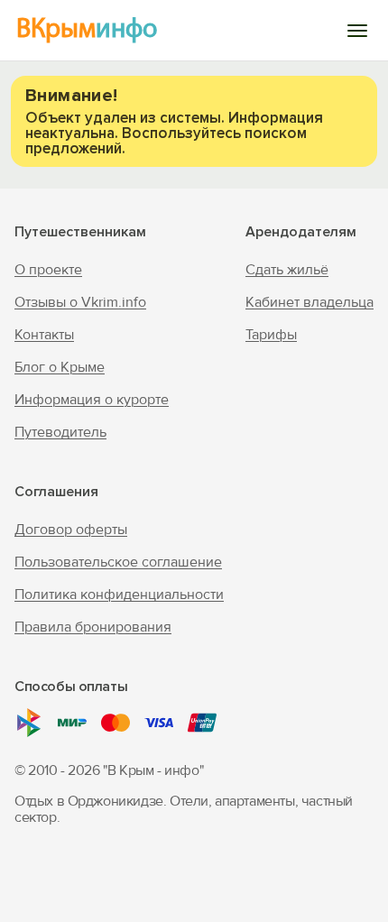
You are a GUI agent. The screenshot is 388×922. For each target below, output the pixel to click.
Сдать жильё (286, 270)
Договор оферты (70, 530)
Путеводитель (60, 432)
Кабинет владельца (309, 302)
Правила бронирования (92, 627)
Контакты (44, 335)
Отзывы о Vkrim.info (80, 302)
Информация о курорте (91, 400)
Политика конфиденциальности (119, 594)
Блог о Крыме (59, 367)
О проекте (48, 270)
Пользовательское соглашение (118, 562)
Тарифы (271, 335)
